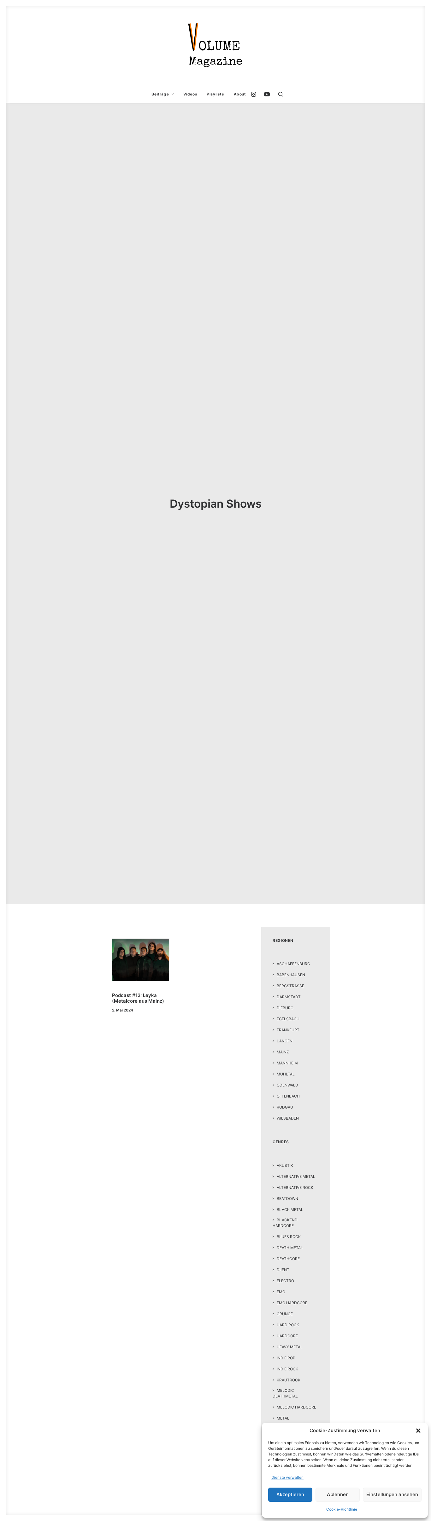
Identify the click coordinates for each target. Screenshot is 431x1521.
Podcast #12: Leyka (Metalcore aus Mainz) (138, 998)
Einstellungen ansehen (392, 1494)
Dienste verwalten (287, 1477)
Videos (190, 94)
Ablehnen (338, 1494)
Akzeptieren (290, 1494)
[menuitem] (162, 94)
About (240, 94)
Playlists (215, 94)
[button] (418, 1430)
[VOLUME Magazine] (215, 45)
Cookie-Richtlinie (341, 1509)
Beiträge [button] (160, 94)
